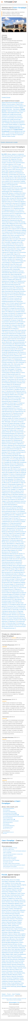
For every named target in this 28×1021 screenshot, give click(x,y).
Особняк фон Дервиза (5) (16, 540)
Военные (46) (11, 247)
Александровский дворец (8, 808)
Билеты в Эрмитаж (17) (7, 406)
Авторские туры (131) (7, 459)
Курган (3, 901)
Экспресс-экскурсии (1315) (8, 162)
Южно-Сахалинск (10, 918)
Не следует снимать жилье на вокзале (11, 863)
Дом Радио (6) (5, 394)
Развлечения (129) (6, 237)
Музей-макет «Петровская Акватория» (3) (16, 342)
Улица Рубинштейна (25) (10, 249)
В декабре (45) (7, 462)
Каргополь (12, 969)
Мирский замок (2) (19, 570)
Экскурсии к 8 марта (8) (16, 320)
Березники (4, 925)
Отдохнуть (19, 998)
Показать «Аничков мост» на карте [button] (9, 142)
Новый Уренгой (14, 940)
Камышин (4, 935)
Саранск (8, 905)
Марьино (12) (11, 311)
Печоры (21, 978)
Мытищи (14, 922)
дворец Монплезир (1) (15, 423)
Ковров (16, 929)
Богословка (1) (16, 521)
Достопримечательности (8, 995)
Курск (22, 895)
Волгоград (4, 885)
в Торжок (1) (22, 486)
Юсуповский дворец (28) (8, 455)
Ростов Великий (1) (15, 516)
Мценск (9, 957)
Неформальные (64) (7, 238)
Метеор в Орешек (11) (16, 367)
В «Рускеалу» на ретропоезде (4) (17, 452)
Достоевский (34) (15, 337)
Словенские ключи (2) (13, 616)
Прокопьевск (5, 915)
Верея (3, 966)
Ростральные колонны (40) (8, 288)
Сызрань (10, 920)
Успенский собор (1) (12, 623)
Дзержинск (22, 910)
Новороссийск (15, 910)
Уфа (20, 883)
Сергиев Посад (13, 937)
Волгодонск (4, 923)
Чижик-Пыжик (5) (15, 420)
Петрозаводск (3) (6, 538)
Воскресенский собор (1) (8, 491)
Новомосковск (20, 930)
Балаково (9, 917)
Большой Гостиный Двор (8, 117)
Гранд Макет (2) (13, 340)
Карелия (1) (17, 536)
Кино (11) (4, 391)
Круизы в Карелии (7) (17, 443)
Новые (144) (11, 536)
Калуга (12, 901)
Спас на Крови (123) (6, 181)
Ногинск (20, 944)
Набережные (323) (13, 223)
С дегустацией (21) (6, 262)
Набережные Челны (16, 893)
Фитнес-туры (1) (14, 587)
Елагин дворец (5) (16, 525)
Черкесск (10, 934)
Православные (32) (21, 393)
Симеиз (3, 961)
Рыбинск (4, 917)
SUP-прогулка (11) (21, 379)
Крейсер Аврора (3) (18, 506)
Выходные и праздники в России (10, 847)
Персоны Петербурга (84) (8, 279)
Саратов (24, 885)
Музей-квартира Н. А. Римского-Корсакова (12, 134)
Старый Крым (14, 947)
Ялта (3, 947)
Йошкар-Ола (5, 910)
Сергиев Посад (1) (8, 518)
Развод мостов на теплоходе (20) (12, 399)
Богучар (21, 962)
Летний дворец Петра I (8, 827)
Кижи (24, 957)
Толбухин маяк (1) (13, 430)
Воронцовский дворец (18, 121)
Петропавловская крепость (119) (10, 215)
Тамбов (12, 905)
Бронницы (14, 964)
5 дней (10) (5, 533)
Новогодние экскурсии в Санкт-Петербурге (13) (13, 409)
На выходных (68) (16, 238)
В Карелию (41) (19, 257)
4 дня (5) (4, 543)
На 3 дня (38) (15, 486)
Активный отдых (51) (13, 354)
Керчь (24, 929)
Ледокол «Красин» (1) (9, 377)
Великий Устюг (21, 964)
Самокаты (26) (17, 355)
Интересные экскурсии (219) (17, 211)
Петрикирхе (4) (5, 587)
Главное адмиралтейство (8, 819)
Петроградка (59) (6, 227)
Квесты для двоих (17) (7, 359)
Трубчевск (17, 983)
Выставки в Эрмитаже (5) (8, 445)
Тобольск (4, 945)
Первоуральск (18, 927)
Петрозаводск (5, 908)
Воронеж (19, 885)
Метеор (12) (4, 453)
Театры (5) (10, 533)
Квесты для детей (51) (15, 266)
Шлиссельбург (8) (6, 367)
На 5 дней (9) (17, 533)
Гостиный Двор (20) (13, 174)
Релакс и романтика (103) (8, 244)
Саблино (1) (22, 545)
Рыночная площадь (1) (9, 584)
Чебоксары (7, 895)
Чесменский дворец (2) (7, 547)
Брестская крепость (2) (7, 572)
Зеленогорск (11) (14, 403)
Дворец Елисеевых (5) (7, 442)
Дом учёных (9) (12, 379)
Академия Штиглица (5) (7, 415)
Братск (10, 910)
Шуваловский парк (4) (7, 401)
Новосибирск (5, 881)
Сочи (14, 879)
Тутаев (22, 983)
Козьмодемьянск (21, 954)
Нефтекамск (5, 934)
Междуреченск (15, 942)
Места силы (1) (7, 482)
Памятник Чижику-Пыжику (8, 136)
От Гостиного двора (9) (13, 303)
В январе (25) (11, 472)
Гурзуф (21, 952)
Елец (17, 939)
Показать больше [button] (6, 97)
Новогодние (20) (6, 386)
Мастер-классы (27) (15, 394)
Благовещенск (21, 951)
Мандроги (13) (16, 401)
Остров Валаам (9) (20, 528)
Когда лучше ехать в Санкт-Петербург (11, 860)
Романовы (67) (5, 252)
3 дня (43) (9, 486)
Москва (3, 879)
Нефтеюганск (16, 932)
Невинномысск (11, 935)
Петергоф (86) (16, 269)
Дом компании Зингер (8, 822)
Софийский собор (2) (7, 494)
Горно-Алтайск (8, 967)
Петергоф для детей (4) (15, 523)
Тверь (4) (23, 482)
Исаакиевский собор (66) (16, 220)
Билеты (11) (7, 475)
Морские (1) (18, 589)
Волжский (22, 901)
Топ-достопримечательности (8, 832)
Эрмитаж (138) (18, 189)
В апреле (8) (7, 569)
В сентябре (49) (17, 459)
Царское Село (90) (8, 282)
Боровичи (4, 964)
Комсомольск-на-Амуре (16, 907)
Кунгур (15, 956)
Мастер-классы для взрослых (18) (10, 508)
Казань (7, 879)
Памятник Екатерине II (12, 111)
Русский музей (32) (15, 386)
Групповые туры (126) (7, 467)
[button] (26, 2)
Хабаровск (14, 890)
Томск (19, 891)
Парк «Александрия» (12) (10, 369)
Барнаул (14, 886)
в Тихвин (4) (18, 563)
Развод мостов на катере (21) (16, 333)
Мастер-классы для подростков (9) (17, 565)
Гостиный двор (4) (6, 372)
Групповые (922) (9, 156)
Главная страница (5, 998)
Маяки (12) (12, 370)
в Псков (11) (19, 408)
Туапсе (9, 947)
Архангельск (10, 900)
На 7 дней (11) (10, 570)
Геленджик (16, 952)
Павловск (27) (5, 299)
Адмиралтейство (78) (7, 200)
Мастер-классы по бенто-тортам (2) (15, 580)
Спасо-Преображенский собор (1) (10, 574)
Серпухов (10, 932)
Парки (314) (17, 254)
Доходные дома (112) (17, 157)
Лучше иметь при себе (8, 861)
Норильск (15, 920)
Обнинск (8, 940)
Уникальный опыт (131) (7, 208)
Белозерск (9, 962)
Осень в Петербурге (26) (17, 227)
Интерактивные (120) (20, 213)
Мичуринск (4, 974)
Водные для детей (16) (7, 440)
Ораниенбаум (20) (6, 328)
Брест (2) (22, 569)
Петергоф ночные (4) (18, 413)
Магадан (19, 956)
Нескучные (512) (16, 203)
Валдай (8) (10, 481)
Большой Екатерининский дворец (10, 814)
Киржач (17, 969)
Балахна (22, 961)
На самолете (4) (16, 384)
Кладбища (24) (10, 230)
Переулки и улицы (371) (7, 201)
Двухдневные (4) (11, 528)
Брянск (19, 895)
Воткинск (15, 944)
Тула (3, 895)
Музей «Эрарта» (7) (19, 455)
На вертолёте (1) (16, 482)
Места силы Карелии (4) (7, 477)
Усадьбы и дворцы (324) (8, 189)
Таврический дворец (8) (8, 343)
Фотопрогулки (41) (15, 218)
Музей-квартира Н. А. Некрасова (17, 124)
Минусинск (4, 957)
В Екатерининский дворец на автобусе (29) (14, 382)
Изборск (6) (19, 479)
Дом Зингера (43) (21, 179)
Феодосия (23, 945)
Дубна (8, 986)
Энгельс (21, 915)
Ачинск (23, 937)
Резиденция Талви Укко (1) (14, 624)
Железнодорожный (6, 927)
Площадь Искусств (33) (10, 179)
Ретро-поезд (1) (21, 541)
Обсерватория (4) (18, 440)
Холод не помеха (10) (7, 384)
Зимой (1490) (5, 171)
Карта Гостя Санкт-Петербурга (9, 858)
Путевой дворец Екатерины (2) (15, 484)
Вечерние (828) (20, 205)
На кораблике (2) (6, 420)
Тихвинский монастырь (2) (8, 563)
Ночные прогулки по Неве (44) (12, 332)
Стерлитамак (18, 905)
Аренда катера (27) (16, 372)
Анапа (19, 945)
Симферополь (11, 898)
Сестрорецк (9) (5, 403)
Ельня (24, 967)
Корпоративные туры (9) (17, 585)
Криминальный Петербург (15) (9, 281)
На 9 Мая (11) (10, 497)
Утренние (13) (5, 430)
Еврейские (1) (13, 621)
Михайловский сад (19, 133)
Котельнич (15, 971)
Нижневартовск (18, 908)
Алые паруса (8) (17, 447)
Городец (15, 967)
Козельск (4, 971)
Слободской (5, 981)
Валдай (3, 959)
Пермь (9, 885)
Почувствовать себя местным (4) (10, 321)
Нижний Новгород (20, 881)
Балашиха (17, 913)
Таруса (19, 981)
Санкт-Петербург (19, 8)
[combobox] (26, 1)
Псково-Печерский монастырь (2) (17, 618)
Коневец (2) (5, 530)
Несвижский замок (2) (19, 572)
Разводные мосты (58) (16, 242)
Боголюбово (15, 962)
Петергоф (14, 957)
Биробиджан (5, 952)
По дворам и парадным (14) (19, 277)
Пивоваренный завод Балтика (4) (10, 553)
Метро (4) (6, 340)
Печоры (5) (4, 481)
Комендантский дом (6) (7, 435)
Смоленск (8, 901)
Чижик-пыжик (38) (14, 267)
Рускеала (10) (14, 425)
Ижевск (19, 886)
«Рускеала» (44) (5, 260)
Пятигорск (8, 930)
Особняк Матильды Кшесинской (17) (11, 416)
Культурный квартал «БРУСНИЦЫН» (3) (11, 601)
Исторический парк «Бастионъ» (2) (10, 614)
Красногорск (18, 935)
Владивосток (10, 888)
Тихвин (8, 983)
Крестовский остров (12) (14, 374)
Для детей (5, 833)
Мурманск (17, 903)
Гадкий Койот (19, 104)
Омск (3, 883)
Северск (4, 939)
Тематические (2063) (17, 161)
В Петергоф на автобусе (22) (8, 315)
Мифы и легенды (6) (19, 326)
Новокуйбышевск (10, 939)
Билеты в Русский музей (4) (19, 513)
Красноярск (14, 885)
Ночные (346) (22, 223)
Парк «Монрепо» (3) (6, 548)
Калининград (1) (6, 591)
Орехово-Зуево (17, 934)
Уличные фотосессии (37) (10, 323)
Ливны (11, 973)
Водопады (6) (16, 467)
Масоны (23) (12, 205)
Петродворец (15, 978)
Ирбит (11, 954)
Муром (23, 935)
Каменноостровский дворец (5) (9, 526)
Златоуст (20, 920)
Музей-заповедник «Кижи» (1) (17, 596)
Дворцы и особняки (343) (15, 193)
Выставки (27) (5, 365)
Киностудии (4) (16, 575)
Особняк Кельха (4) (18, 435)
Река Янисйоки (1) (13, 613)
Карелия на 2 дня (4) (7, 443)
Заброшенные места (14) (10, 310)
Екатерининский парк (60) (8, 286)
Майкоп (3, 930)
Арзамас (4, 940)
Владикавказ (11, 903)
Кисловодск (5, 932)
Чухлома (9, 984)
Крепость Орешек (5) (14, 365)
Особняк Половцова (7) (20, 418)
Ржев (12, 949)
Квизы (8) (8, 496)
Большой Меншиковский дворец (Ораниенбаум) (13, 816)
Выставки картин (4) (20, 509)
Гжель (3, 967)
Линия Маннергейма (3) (9, 503)
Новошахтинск (5, 937)
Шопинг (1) (21, 553)
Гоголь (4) (4, 389)
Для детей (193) (13, 184)
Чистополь (17, 961)
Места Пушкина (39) (19, 282)
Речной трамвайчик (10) (9, 479)
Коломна (20, 929)
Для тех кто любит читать (8, 849)
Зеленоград (13, 986)
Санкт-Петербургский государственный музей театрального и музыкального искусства (12, 114)
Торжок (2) (4, 484)
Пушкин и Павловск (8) (15, 299)
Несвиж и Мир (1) (14, 569)
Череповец (4, 903)
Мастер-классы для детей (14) (9, 541)
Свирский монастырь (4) (8, 411)
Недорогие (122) (15, 159)
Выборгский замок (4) (19, 547)
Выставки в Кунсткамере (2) (17, 475)
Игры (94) (12, 264)
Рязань (16, 891)
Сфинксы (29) (5, 233)
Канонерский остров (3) (9, 428)
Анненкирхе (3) (5, 381)
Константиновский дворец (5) (9, 433)
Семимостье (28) (8, 232)
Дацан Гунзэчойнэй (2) (9, 313)
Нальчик (7, 912)
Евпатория (21, 939)
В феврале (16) (8, 513)
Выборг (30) (19, 370)
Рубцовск (4, 929)
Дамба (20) (7, 350)
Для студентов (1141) (11, 164)
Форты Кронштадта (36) (7, 291)
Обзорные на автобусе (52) (8, 306)
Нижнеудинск (20, 976)
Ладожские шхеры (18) (18, 457)
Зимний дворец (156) (7, 191)
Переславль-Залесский (20, 949)
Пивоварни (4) (14, 552)
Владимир (15, 900)
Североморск (21, 959)
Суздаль (11, 945)
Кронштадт (10, 956)
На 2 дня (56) (10, 465)
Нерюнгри (13, 976)
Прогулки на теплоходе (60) (11, 293)
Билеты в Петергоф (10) (15, 316)
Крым (11, 879)
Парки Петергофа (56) (16, 274)
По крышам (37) (11, 296)
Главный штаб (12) (16, 228)
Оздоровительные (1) (9, 589)
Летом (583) (7, 242)
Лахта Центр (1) (5, 516)
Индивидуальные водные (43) (9, 330)
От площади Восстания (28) (15, 308)
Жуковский (4, 942)
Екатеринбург (12, 881)
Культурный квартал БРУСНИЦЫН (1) (11, 594)
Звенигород (20, 957)
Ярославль (16, 888)
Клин (20, 969)
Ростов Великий (11, 979)
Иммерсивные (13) (7, 277)
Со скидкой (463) (15, 167)
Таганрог (11, 908)
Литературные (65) (19, 196)
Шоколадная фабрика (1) (20, 519)
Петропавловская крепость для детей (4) (12, 562)
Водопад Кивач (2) (15, 538)
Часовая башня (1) (20, 584)
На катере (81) (14, 328)
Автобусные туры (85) (7, 469)
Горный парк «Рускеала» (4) (19, 609)
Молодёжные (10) (17, 535)
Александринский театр (13, 112)
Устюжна (4, 984)
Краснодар (4, 886)
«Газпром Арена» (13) (7, 457)
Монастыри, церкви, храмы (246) (13, 250)
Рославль (4, 979)
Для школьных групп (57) (8, 213)
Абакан (9, 923)
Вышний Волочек (20, 966)
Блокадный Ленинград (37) (8, 245)
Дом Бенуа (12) (17, 415)
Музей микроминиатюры (8, 105)
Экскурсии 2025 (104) (7, 582)
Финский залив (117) (7, 276)
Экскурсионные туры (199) (8, 255)
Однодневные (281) (20, 255)
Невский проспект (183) (11, 178)
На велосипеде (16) (9, 345)
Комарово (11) (19, 428)
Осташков (9, 978)
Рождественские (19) (20, 411)
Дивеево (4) (5, 565)
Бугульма (10, 952)
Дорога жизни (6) (11, 338)
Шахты (3, 912)
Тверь (20, 896)
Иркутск (22, 888)
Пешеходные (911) (16, 166)
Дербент (23, 934)
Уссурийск (18, 923)
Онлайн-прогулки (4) (14, 558)
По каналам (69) (6, 320)
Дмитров (19, 986)
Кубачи (7, 973)
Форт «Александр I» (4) (7, 421)
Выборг (16, 945)
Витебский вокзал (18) (13, 352)
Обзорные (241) (12, 172)
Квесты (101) (13, 233)
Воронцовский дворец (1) (8, 555)
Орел (18, 901)
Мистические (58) (21, 198)
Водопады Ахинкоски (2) (10, 464)
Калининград (13, 895)
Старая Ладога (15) (14, 437)
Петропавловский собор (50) (14, 304)
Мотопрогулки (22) (8, 355)
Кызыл (19, 937)
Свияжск (22, 979)
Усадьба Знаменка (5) (20, 360)
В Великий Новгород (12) (10, 393)
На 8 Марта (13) (8, 535)
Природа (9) (4, 357)
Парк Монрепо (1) (11, 543)
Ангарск (18, 912)
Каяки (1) (20, 613)
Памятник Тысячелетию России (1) (10, 619)
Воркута (14, 966)
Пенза (8, 893)
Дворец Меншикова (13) (17, 350)
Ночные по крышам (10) (15, 298)
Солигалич (10, 981)
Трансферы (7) (9, 326)
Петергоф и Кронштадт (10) (19, 276)
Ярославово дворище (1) (19, 494)
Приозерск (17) (14, 260)
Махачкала (8, 890)
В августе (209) (8, 240)
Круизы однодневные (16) (16, 438)
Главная (4, 994)
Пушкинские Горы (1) (12, 606)
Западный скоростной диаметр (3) (10, 450)
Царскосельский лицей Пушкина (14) (11, 284)
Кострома (7, 907)
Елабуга (3, 954)
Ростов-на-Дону (14, 883)
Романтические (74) (20, 286)
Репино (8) (23, 420)
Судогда (16, 981)
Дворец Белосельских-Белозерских (11, 102)
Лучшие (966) (18, 186)
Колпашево (10, 971)
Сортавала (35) (18, 259)
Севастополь (22, 900)
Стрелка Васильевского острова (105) (11, 222)
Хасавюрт (13, 930)
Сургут (21, 903)
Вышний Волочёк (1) (7, 487)
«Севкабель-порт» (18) (7, 364)
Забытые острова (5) (7, 289)
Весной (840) (5, 172)
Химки (10, 915)
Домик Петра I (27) (14, 252)
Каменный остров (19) (18, 289)
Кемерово (11, 891)
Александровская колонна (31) (11, 183)
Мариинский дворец (7, 828)
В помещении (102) (21, 313)
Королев (4, 918)
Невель (20, 974)
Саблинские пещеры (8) (7, 418)
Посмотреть (14, 998)
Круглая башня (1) (6, 585)
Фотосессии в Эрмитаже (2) (8, 387)
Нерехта (4, 976)
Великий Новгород (9, 913)
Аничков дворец (11, 104)
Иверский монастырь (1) (10, 628)
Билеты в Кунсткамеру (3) (19, 469)
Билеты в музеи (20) (15, 470)
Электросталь (15, 925)
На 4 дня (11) (17, 518)
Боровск (9, 964)
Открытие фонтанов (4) (7, 318)
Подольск (19, 917)
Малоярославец (21, 973)
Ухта (8, 945)
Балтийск (4, 962)
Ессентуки (9, 944)
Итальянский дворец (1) (18, 548)
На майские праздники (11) (18, 496)
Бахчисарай (15, 951)
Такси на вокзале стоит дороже (10, 866)
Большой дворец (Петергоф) (9, 813)
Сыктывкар (13, 912)
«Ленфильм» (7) (19, 514)
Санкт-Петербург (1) (12, 489)
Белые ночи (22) (19, 244)
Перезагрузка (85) (11, 404)
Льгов (15, 973)
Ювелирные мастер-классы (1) (9, 611)
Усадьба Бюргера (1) (7, 567)
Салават (9, 925)
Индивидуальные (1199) (8, 186)
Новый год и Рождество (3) (10, 499)
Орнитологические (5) (7, 506)
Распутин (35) (8, 203)
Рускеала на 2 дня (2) (19, 442)
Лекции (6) (17, 555)
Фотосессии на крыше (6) (8, 376)
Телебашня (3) (19, 288)
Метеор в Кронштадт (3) (14, 453)
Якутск (3, 907)
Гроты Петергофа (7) (21, 362)
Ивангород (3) (11, 531)
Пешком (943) (17, 156)
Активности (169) (18, 206)
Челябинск (7, 883)
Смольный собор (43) (17, 325)
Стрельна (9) (20, 433)
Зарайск (8, 954)
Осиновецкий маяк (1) (19, 431)
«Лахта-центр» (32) (18, 364)
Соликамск (4, 949)
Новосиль (4, 978)
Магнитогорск (10, 896)
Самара (18, 879)
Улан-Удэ (16, 896)
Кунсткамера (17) (8, 447)
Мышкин (15, 959)
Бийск (17, 915)
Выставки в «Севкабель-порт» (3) (16, 389)
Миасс (13, 927)
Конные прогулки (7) (7, 413)
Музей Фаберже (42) (21, 387)
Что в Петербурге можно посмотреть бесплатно (13, 868)
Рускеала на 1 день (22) (13, 426)
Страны (10, 998)
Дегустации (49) (6, 264)
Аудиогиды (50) (5, 398)
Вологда (4, 905)
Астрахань (4, 893)
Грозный (23, 905)
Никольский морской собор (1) (9, 511)
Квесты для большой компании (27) (17, 357)
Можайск (10, 974)
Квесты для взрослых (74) (17, 235)
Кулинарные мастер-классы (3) (9, 602)
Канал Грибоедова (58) (7, 225)
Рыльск (17, 979)
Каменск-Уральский (7, 922)
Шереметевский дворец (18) (14, 396)
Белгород (4, 900)
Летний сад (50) (15, 237)
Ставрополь (4, 898)
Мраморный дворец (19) (10, 210)
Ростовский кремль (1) (7, 519)
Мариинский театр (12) (15, 381)
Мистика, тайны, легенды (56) (9, 198)
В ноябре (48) (15, 462)
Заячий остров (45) (14, 216)
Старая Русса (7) (22, 489)
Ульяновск (4, 888)
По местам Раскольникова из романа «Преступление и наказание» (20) (14, 335)
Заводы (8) (18, 279)
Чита (16, 901)
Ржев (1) (4, 486)
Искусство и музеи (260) (20, 188)
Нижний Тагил (18, 898)
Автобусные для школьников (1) (12, 607)
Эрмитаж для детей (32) (7, 188)
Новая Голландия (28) (18, 200)
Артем (9, 942)
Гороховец (20, 967)
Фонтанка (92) (5, 267)
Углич (5, 947)
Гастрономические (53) (17, 262)
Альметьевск (10, 929)
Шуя (18, 984)
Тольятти (9, 886)
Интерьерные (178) (9, 196)
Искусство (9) (5, 470)
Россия (4, 875)
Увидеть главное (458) (14, 176)
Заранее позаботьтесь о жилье (9, 857)
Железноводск (5, 969)
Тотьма (12, 983)
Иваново (4, 896)
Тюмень (4, 890)
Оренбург (19, 890)
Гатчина (7, 959)
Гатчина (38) (4, 352)
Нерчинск (8, 976)
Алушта (10, 951)
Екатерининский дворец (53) (9, 301)
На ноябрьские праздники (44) (11, 460)
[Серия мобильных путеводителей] (10, 1)
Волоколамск (8, 966)
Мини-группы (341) (6, 228)
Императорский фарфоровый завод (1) (11, 597)
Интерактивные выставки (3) (19, 592)
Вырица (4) (19, 404)
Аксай (6, 951)
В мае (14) (18, 472)
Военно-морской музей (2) (10, 504)
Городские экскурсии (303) (15, 171)
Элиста (20, 940)
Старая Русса (22, 947)
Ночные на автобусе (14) (20, 318)
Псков (14, 915)
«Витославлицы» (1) (19, 599)
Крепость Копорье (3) (20, 531)
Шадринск (13, 984)
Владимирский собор (7, 121)
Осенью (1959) (11, 169)
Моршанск (15, 974)
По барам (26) (21, 260)
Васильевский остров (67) (19, 232)
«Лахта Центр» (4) (12, 530)
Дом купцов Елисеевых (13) (11, 347)
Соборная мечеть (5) (7, 521)
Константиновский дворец (9, 825)
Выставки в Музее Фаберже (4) (9, 550)
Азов (3, 951)
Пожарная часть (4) (6, 525)
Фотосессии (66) (17, 225)
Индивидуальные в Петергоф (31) (10, 271)
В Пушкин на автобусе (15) (8, 362)
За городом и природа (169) (8, 257)
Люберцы (19, 922)
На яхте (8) (6, 438)
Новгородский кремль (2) (17, 492)
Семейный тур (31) (19, 465)
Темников (4, 983)
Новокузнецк (5, 891)
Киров (15, 954)
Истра (11, 959)
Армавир (14, 917)
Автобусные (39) (11, 391)
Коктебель (4, 956)
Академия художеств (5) (8, 514)
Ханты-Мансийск (10, 961)
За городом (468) (9, 254)
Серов (9, 949)
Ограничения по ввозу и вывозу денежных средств (14, 865)
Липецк (23, 893)
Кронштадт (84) (8, 269)
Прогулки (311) (19, 169)
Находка (14, 923)
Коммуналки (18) (6, 159)
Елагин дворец (6, 824)
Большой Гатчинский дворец (9, 811)
